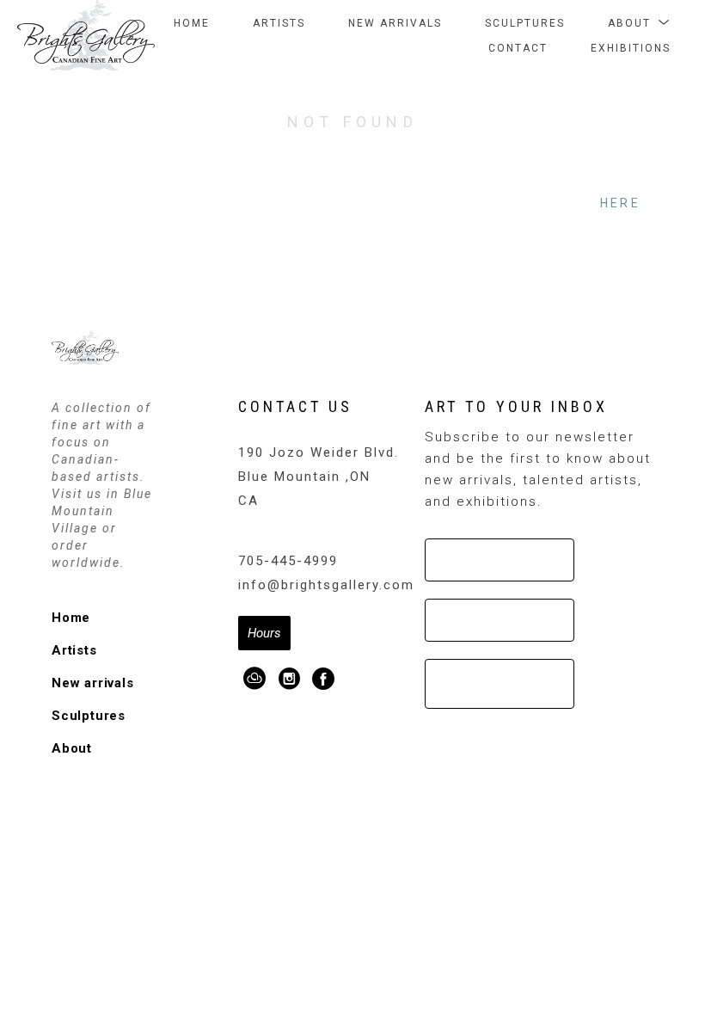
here (620, 203)
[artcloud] (255, 678)
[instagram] (290, 678)
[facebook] (324, 678)
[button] (639, 23)
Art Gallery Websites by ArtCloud (404, 766)
